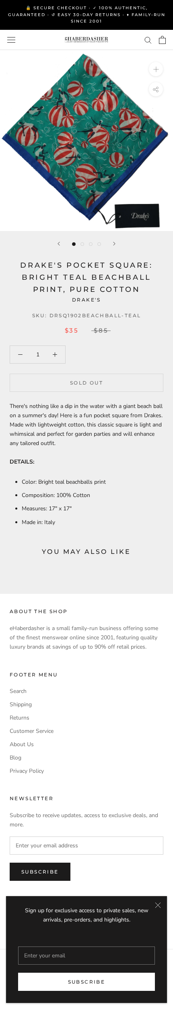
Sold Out (86, 383)
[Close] (158, 905)
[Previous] (59, 243)
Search (18, 691)
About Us (22, 744)
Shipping (21, 704)
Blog (15, 757)
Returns (19, 718)
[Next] (114, 243)
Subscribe (86, 982)
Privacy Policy (27, 771)
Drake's (86, 300)
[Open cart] (162, 40)
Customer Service (32, 731)
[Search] (148, 39)
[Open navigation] (11, 40)
